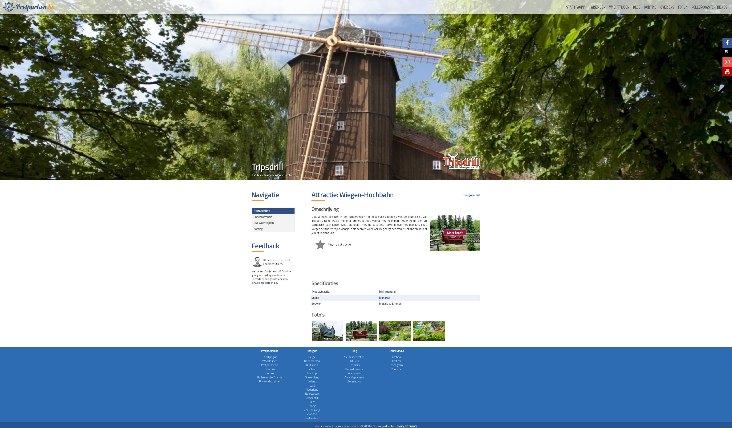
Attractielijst (262, 211)
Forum (683, 6)
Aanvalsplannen (354, 377)
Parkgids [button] (596, 6)
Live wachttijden (264, 223)
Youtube (396, 369)
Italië (312, 385)
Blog (636, 6)
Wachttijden (619, 6)
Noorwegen (312, 393)
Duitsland (257, 175)
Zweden (312, 414)
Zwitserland (312, 418)
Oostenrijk (312, 398)
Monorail (384, 298)
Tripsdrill (268, 175)
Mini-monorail (387, 291)
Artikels (354, 361)
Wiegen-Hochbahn (284, 175)
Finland (312, 369)
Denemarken (312, 361)
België (312, 357)
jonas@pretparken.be (264, 283)
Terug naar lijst (471, 195)
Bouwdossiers (354, 369)
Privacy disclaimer (270, 381)
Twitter (396, 361)
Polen (312, 402)
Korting (650, 6)
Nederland (312, 389)
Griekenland (312, 377)
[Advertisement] (395, 266)
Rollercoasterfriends (709, 6)
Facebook (396, 357)
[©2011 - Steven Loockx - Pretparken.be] (327, 331)
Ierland (312, 381)
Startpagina (576, 6)
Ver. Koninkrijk (312, 410)
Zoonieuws (354, 381)
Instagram (396, 365)
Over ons (667, 6)
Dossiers (354, 365)
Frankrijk (312, 373)
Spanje (312, 406)
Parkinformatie (263, 217)
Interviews (354, 373)
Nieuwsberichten (354, 357)
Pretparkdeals (270, 365)
